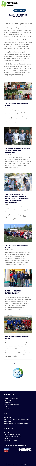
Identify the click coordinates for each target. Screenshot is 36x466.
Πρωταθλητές (8, 402)
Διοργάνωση (8, 400)
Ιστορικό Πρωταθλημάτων (12, 404)
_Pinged (27, 464)
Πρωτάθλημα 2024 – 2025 (12, 398)
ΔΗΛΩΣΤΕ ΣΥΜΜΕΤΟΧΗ (19, 10)
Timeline (7, 409)
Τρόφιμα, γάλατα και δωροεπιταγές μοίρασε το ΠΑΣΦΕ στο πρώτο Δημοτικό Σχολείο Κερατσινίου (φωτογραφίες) (17, 198)
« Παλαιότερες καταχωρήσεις (11, 363)
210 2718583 (17, 436)
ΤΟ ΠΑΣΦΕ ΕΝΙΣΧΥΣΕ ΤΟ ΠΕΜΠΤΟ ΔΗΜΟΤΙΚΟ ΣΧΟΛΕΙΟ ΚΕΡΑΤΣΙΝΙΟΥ (17, 151)
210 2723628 (9, 436)
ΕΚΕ (6, 406)
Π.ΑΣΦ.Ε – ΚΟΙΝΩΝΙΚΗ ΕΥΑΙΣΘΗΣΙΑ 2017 (13, 292)
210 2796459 (7, 438)
